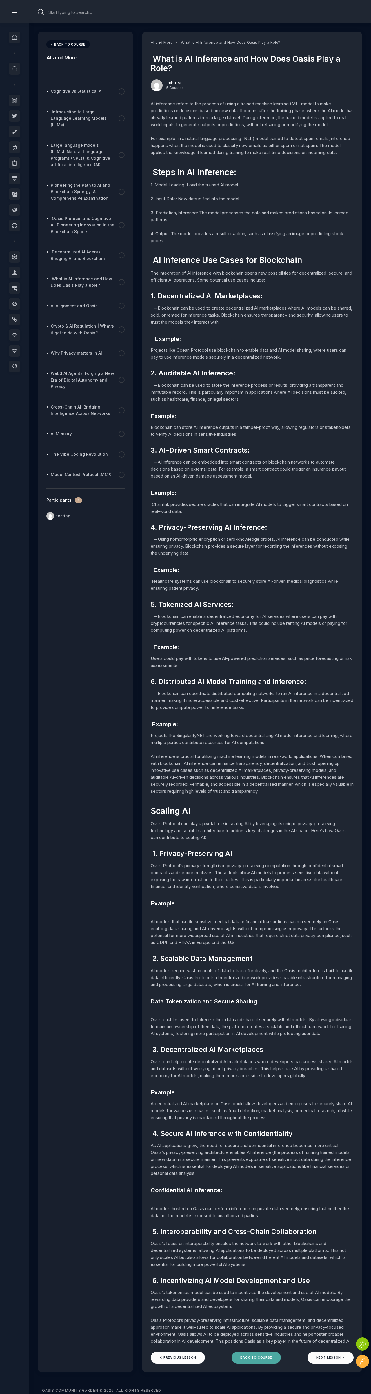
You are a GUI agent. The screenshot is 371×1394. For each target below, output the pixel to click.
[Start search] (41, 12)
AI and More (162, 42)
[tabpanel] (252, 722)
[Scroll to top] (362, 1378)
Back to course (69, 44)
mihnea (173, 82)
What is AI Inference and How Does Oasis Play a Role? (230, 42)
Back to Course (256, 1357)
